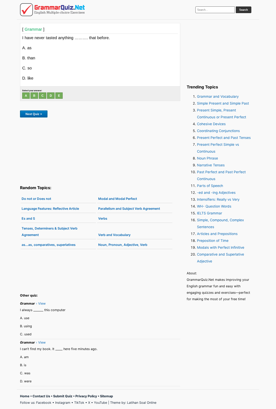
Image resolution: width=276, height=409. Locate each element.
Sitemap (106, 396)
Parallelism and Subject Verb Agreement (129, 209)
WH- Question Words (214, 206)
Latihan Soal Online (141, 403)
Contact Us (41, 396)
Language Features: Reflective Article (50, 209)
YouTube (100, 403)
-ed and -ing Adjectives (216, 193)
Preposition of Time (213, 241)
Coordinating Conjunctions (218, 131)
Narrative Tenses (211, 165)
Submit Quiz (62, 396)
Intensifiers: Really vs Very (218, 199)
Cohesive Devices (211, 124)
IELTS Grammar (209, 213)
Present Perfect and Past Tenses (224, 138)
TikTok (79, 403)
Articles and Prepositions (217, 234)
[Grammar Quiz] (52, 9)
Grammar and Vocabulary (218, 96)
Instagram (62, 403)
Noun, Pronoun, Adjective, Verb (122, 245)
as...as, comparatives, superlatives (49, 245)
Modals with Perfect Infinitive (220, 247)
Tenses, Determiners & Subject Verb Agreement (49, 231)
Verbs (102, 218)
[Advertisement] (100, 150)
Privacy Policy (86, 396)
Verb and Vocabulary (114, 235)
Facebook (43, 403)
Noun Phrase (207, 158)
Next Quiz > (33, 114)
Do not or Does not (36, 199)
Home (24, 396)
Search (243, 9)
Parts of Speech (210, 186)
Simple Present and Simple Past (223, 103)
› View (41, 303)
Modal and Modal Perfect (117, 199)
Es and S (28, 218)
